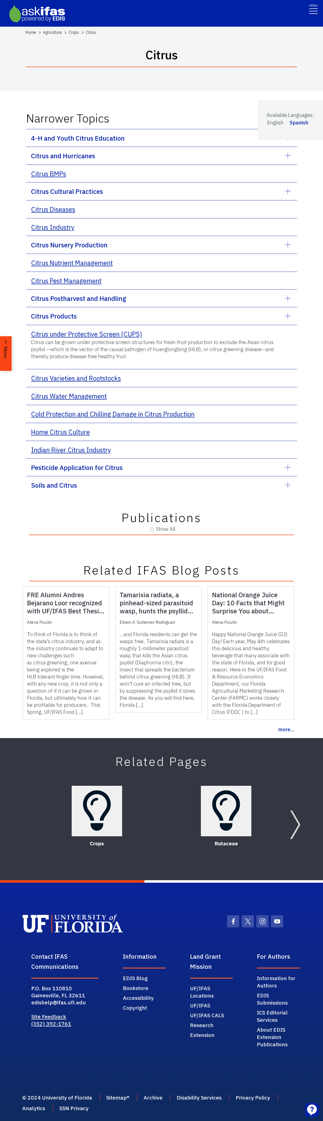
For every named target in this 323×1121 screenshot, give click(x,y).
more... (286, 729)
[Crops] (97, 811)
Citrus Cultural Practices (67, 191)
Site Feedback (48, 1016)
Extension (202, 1034)
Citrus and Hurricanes (63, 155)
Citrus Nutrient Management (72, 262)
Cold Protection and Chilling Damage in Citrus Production (113, 414)
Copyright (135, 1007)
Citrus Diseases (53, 209)
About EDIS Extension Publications (272, 1037)
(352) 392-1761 (51, 1023)
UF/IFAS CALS (207, 1015)
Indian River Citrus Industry (71, 450)
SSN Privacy (74, 1108)
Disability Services (199, 1097)
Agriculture (52, 32)
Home (30, 32)
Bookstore (135, 988)
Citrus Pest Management (66, 280)
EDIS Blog (135, 978)
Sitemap (116, 1097)
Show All (165, 529)
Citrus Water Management (69, 396)
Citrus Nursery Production (69, 245)
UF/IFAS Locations (202, 992)
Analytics (33, 1108)
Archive (153, 1097)
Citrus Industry (52, 227)
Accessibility (138, 997)
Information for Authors (276, 982)
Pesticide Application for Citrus (77, 467)
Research (201, 1025)
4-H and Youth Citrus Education (78, 138)
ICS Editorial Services (272, 1016)
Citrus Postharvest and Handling (78, 298)
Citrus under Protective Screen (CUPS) (86, 334)
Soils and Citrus (54, 485)
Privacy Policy (253, 1097)
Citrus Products (54, 316)
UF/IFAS (200, 1005)
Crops (74, 32)
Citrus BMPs (48, 173)
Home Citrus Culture (60, 432)
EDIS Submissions (272, 999)
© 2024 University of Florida (57, 1097)
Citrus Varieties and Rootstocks (76, 378)
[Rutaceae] (226, 811)
